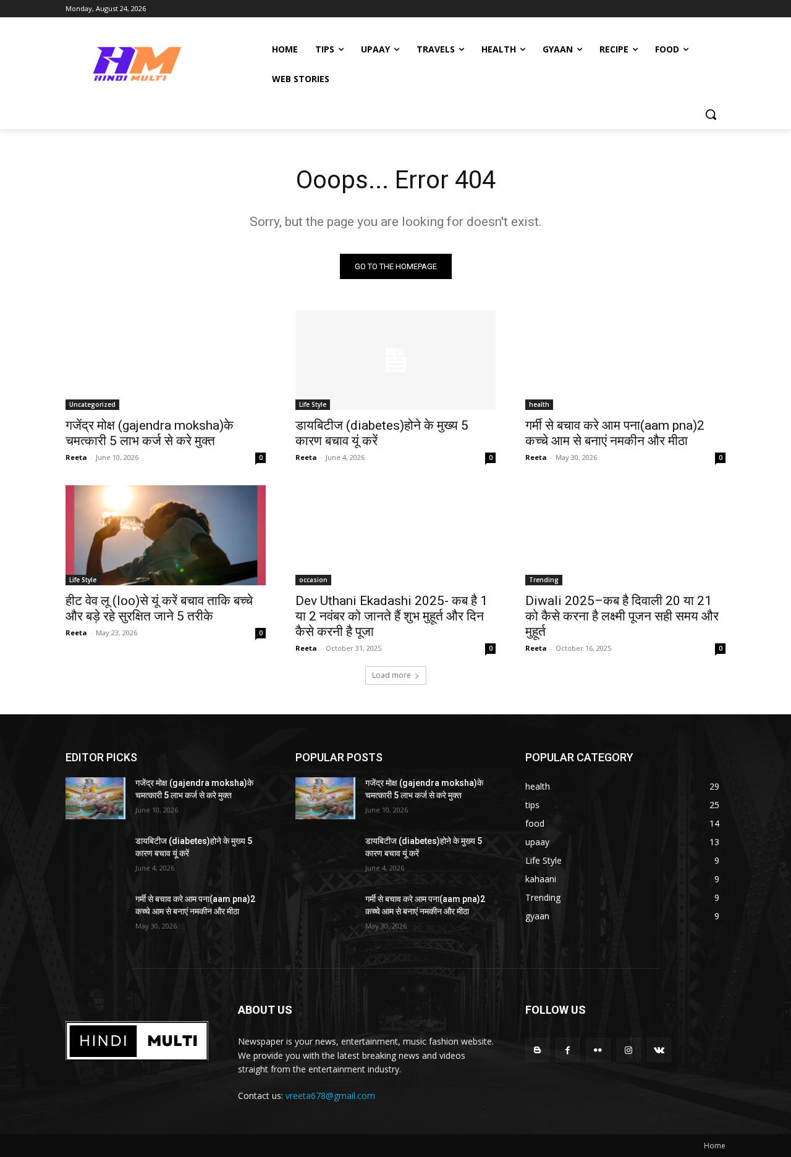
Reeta (76, 457)
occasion (313, 579)
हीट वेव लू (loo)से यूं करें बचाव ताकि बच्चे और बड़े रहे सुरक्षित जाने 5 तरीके (159, 608)
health (539, 404)
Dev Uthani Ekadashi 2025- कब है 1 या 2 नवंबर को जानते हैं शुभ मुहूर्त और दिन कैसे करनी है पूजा (391, 616)
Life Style (312, 404)
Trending (544, 579)
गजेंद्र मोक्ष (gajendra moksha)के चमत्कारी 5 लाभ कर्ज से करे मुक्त (150, 433)
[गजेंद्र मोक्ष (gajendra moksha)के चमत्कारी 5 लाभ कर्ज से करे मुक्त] (166, 360)
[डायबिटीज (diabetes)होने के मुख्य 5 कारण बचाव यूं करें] (395, 360)
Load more (391, 675)
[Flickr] (598, 1050)
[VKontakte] (659, 1050)
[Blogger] (537, 1050)
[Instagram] (629, 1050)
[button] (710, 114)
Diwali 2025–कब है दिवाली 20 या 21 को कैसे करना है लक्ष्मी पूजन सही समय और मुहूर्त (622, 616)
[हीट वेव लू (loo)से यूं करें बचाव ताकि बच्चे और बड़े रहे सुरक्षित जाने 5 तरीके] (166, 535)
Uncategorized (92, 404)
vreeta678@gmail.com (330, 1095)
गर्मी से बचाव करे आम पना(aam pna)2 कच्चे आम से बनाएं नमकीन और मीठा (614, 433)
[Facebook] (568, 1050)
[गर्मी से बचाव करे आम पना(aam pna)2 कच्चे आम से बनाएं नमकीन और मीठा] (625, 360)
